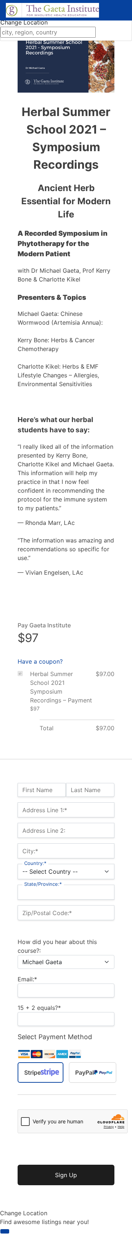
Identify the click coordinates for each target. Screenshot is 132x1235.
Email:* (27, 979)
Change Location (24, 22)
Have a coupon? (40, 661)
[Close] (5, 1231)
